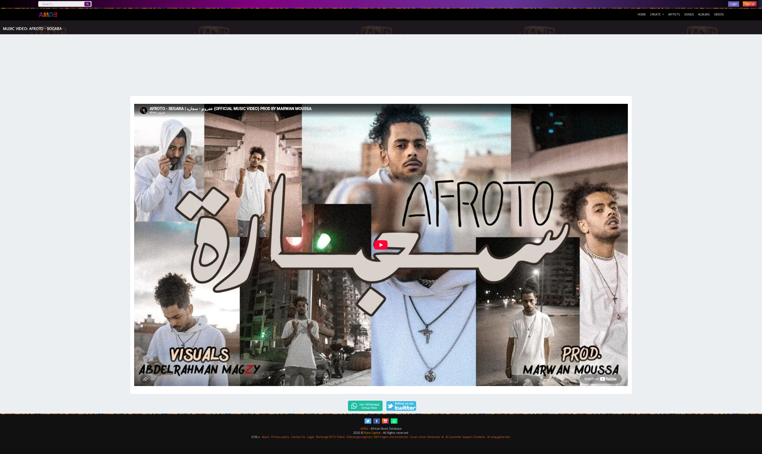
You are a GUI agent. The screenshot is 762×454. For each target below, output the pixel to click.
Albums (704, 14)
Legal (310, 437)
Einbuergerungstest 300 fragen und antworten (377, 437)
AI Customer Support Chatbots (465, 437)
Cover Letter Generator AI (427, 437)
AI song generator (499, 437)
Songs (689, 14)
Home (642, 14)
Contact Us (298, 437)
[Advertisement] (381, 66)
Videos (719, 14)
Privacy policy (280, 437)
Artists (674, 14)
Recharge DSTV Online (330, 437)
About (265, 437)
